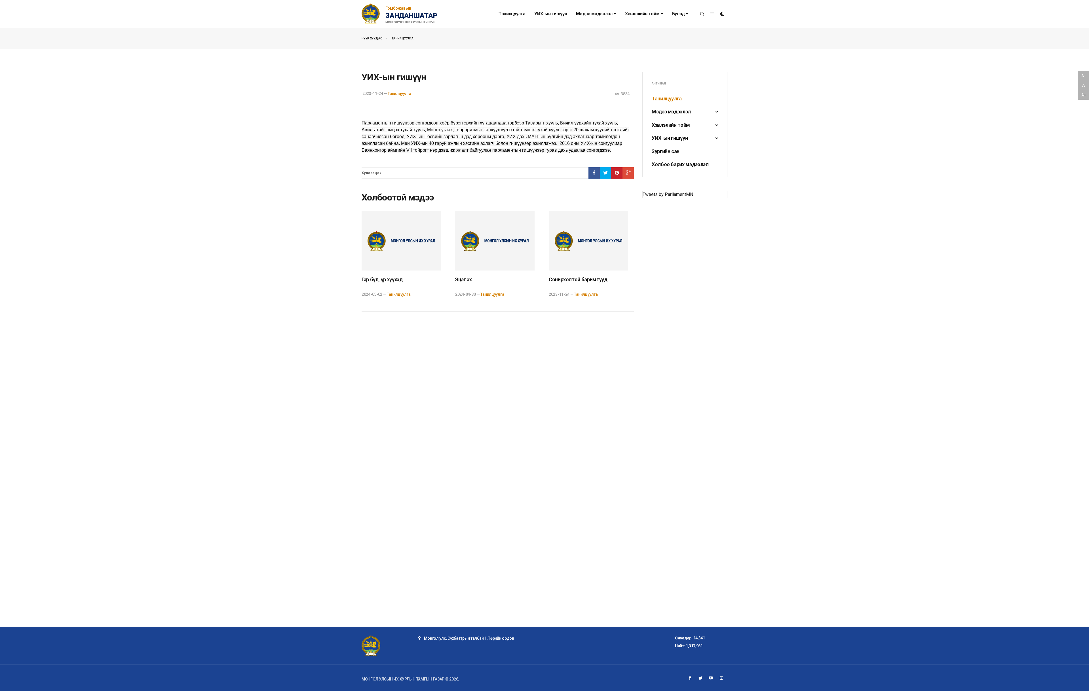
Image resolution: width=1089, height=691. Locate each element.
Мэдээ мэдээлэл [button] (594, 13)
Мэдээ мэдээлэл (671, 112)
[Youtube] (711, 677)
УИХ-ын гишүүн (550, 13)
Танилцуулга (512, 13)
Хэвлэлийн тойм (671, 125)
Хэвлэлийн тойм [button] (642, 13)
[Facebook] (690, 677)
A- (1083, 75)
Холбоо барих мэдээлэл (680, 164)
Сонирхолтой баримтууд (578, 279)
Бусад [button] (678, 13)
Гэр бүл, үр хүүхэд (382, 279)
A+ (1083, 95)
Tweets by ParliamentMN (668, 194)
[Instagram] (721, 677)
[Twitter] (700, 677)
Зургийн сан (665, 151)
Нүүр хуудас (372, 38)
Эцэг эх (463, 279)
